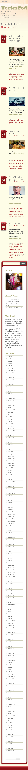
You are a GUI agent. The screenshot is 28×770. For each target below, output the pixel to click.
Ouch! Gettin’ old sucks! (16, 89)
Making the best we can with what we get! (16, 38)
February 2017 (11, 620)
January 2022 (11, 484)
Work (16, 168)
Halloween (11, 252)
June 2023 (10, 444)
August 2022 (11, 467)
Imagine (19, 252)
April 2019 (10, 560)
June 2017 (10, 611)
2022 (6, 319)
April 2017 (10, 616)
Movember (11, 79)
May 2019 (10, 558)
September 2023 (11, 437)
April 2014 (10, 699)
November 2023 (11, 433)
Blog (18, 74)
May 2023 (10, 447)
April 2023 (10, 449)
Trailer (18, 254)
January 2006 (11, 753)
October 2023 (11, 435)
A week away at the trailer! (14, 299)
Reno (14, 341)
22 (3, 91)
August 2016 (11, 634)
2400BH (18, 243)
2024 (8, 319)
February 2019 (11, 565)
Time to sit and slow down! (14, 310)
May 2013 (10, 725)
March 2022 (10, 479)
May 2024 (10, 419)
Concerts (12, 327)
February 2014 (11, 704)
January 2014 (11, 706)
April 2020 (10, 532)
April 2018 (10, 588)
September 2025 (11, 382)
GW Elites (11, 335)
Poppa (16, 166)
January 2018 (11, 595)
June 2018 (10, 583)
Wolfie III (14, 255)
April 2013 (10, 727)
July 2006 (10, 739)
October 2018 (11, 574)
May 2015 (10, 669)
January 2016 (11, 651)
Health (17, 77)
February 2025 (11, 398)
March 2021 (10, 507)
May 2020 (10, 530)
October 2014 (11, 685)
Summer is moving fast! (13, 301)
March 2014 (10, 702)
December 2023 (11, 430)
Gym (15, 335)
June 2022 (10, 472)
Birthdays (11, 246)
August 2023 (11, 440)
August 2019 (11, 551)
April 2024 (10, 421)
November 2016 (11, 627)
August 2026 (11, 356)
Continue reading (15, 67)
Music (17, 339)
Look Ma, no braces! (14, 132)
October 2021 (11, 491)
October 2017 (11, 602)
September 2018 (11, 576)
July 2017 (10, 609)
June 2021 (10, 500)
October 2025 (11, 379)
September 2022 (11, 465)
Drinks (19, 247)
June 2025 (10, 389)
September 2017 (11, 604)
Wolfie (17, 345)
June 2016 (10, 639)
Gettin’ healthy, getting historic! (16, 178)
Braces (21, 160)
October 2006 (11, 732)
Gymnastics (19, 335)
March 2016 (10, 646)
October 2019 (11, 546)
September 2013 (11, 715)
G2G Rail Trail (8, 333)
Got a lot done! (15, 223)
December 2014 (11, 681)
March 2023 (10, 451)
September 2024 (11, 409)
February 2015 (11, 676)
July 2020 (10, 525)
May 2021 (10, 502)
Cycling (10, 163)
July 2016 (10, 637)
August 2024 (11, 412)
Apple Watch (20, 208)
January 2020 (11, 539)
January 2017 (11, 623)
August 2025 (11, 384)
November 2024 (11, 405)
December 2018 (11, 569)
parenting (16, 79)
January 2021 (11, 511)
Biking (16, 321)
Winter (20, 79)
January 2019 (11, 567)
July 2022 (10, 470)
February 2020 (11, 537)
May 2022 (10, 474)
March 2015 (10, 674)
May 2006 (10, 743)
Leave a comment (13, 80)
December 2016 (11, 625)
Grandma (15, 165)
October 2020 (11, 518)
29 (4, 39)
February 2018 (11, 593)
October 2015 (11, 658)
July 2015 (10, 664)
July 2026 (10, 358)
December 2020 (11, 514)
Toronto (13, 343)
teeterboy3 (21, 43)
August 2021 (11, 495)
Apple (22, 243)
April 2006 (10, 746)
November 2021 (11, 488)
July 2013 (10, 720)
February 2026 (11, 370)
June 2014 (10, 695)
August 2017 (11, 607)
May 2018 (10, 586)
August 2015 (11, 662)
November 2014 (11, 683)
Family (10, 77)
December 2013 (11, 709)
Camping (22, 74)
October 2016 (11, 630)
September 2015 (11, 660)
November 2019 (11, 544)
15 (3, 134)
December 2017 (11, 597)
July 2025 (10, 386)
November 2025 (11, 377)
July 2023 (10, 442)
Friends (14, 77)
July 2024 (10, 414)
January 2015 (11, 678)
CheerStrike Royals (14, 325)
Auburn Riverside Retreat (15, 244)
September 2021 (11, 493)
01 (3, 226)
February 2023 (11, 454)
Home (22, 165)
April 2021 (10, 505)
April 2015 (10, 671)
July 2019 (10, 553)
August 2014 (11, 690)
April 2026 (10, 365)
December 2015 (11, 653)
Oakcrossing (12, 166)
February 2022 (11, 481)
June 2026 (10, 361)
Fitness (17, 120)
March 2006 (10, 748)
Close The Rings (12, 161)
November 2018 (11, 572)
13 (12, 73)
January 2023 (11, 456)
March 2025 (10, 396)
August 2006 (11, 736)
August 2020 (11, 523)
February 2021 (11, 509)
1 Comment (16, 123)
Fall (13, 211)
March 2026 (10, 368)
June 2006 (10, 741)
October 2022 (11, 463)
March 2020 (10, 535)
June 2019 (10, 556)
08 (4, 180)
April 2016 (10, 644)
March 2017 (10, 618)
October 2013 (11, 713)
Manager (18, 213)
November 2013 (11, 711)
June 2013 (10, 722)
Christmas (11, 76)
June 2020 (10, 528)
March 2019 (10, 562)
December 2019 (11, 542)
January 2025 (11, 400)
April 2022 (10, 477)
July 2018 (10, 581)
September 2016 (11, 632)
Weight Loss (20, 122)
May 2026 (10, 363)
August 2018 (11, 579)
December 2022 (11, 458)
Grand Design (16, 251)
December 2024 (11, 403)
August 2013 (11, 718)
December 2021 (11, 486)
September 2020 (11, 521)
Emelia (15, 43)
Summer (8, 343)
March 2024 (10, 423)
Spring (17, 341)
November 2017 (11, 600)
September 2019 (11, 549)
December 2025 (11, 375)
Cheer (7, 325)
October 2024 (11, 407)
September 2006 (11, 734)
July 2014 (10, 692)
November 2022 (11, 460)
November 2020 (11, 516)
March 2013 (10, 729)
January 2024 (11, 428)
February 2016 (11, 648)
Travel (21, 254)
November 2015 (11, 655)
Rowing (20, 166)
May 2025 (10, 391)
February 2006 (11, 750)
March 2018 (10, 590)
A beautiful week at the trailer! (15, 307)
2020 (15, 73)
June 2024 (10, 416)
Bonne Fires (19, 246)
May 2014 (10, 697)
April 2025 (10, 393)
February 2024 (11, 426)
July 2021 (10, 498)
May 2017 (10, 613)
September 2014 (11, 688)
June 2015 (10, 667)
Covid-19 (16, 76)
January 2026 (11, 372)
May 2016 (10, 641)
